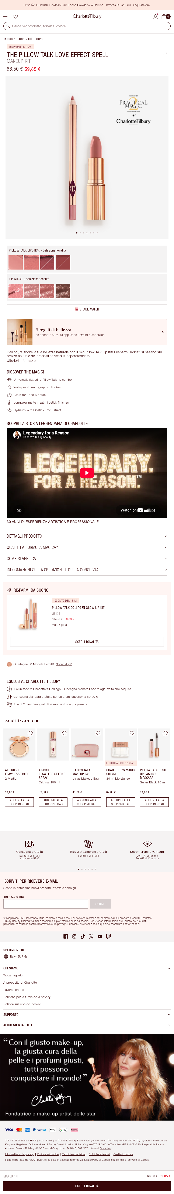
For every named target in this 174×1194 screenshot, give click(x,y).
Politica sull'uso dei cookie (22, 1004)
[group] (18, 769)
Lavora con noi (13, 989)
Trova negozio (13, 975)
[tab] (76, 232)
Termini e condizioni (73, 1154)
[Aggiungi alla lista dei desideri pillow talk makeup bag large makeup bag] (98, 733)
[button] (8, 26)
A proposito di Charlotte (20, 982)
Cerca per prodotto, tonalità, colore (39, 26)
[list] (87, 157)
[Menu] (5, 16)
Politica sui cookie (48, 1154)
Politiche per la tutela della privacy (27, 997)
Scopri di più (64, 664)
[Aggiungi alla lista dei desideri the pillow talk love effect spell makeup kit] (165, 53)
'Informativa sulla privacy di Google (89, 1159)
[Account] (155, 16)
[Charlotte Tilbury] (87, 16)
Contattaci (105, 1148)
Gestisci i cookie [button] (123, 1154)
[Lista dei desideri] (15, 16)
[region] (87, 618)
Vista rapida (59, 624)
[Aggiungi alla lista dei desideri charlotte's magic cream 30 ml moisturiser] (132, 733)
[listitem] (87, 157)
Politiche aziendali (99, 1154)
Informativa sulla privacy (19, 1154)
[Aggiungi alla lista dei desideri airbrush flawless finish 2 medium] (30, 733)
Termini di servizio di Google (132, 1159)
